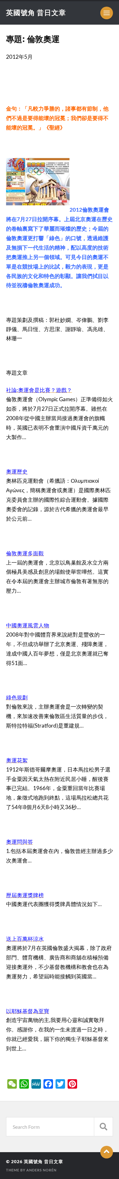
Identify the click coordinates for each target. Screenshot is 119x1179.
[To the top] (106, 1152)
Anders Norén (41, 1170)
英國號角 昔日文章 (36, 12)
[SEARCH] (103, 1126)
